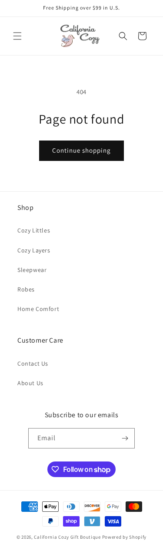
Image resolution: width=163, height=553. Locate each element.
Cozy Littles (33, 230)
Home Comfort (38, 309)
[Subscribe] (124, 438)
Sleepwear (32, 270)
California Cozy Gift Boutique (67, 537)
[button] (17, 36)
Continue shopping (81, 150)
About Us (30, 383)
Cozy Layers (33, 250)
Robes (26, 289)
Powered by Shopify (124, 537)
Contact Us (32, 363)
